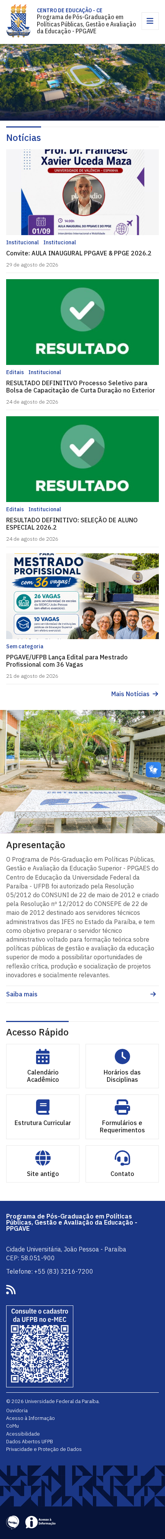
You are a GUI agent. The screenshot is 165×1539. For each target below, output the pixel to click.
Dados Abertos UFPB (29, 1441)
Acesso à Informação (30, 1418)
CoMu (12, 1425)
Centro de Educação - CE (69, 10)
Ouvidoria (17, 1410)
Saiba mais (22, 994)
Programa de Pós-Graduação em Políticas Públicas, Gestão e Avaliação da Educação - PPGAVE (86, 23)
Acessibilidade (23, 1433)
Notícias (23, 137)
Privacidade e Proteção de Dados (44, 1449)
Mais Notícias (130, 694)
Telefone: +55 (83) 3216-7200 (49, 1271)
